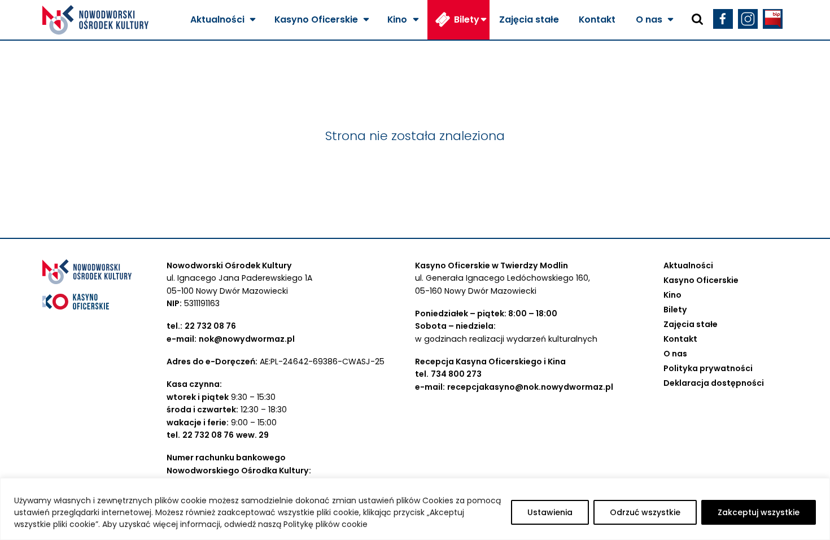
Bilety (466, 19)
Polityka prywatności (708, 368)
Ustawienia (550, 512)
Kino (397, 19)
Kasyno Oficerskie (316, 19)
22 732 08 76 (210, 326)
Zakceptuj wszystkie (759, 512)
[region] (415, 509)
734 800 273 (456, 374)
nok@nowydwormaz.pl (247, 339)
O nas (649, 19)
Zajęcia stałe (529, 19)
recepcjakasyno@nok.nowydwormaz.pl (530, 387)
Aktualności (217, 19)
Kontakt (597, 19)
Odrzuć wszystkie (645, 512)
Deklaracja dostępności (713, 383)
